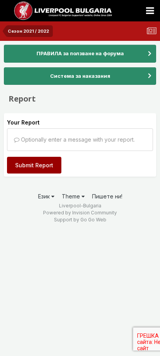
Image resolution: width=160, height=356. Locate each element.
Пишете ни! (107, 196)
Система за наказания (80, 76)
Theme (72, 196)
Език (44, 196)
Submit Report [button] (34, 165)
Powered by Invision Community (80, 213)
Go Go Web (93, 220)
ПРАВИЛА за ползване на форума (80, 53)
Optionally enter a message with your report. (77, 139)
